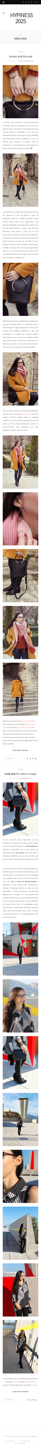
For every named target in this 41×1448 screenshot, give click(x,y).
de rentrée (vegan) (20, 773)
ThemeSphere (32, 1436)
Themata (35, 1385)
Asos (22, 324)
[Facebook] (27, 758)
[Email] (36, 758)
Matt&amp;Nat (30, 1382)
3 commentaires (26, 778)
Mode (21, 52)
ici (31, 138)
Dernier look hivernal (20, 56)
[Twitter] (30, 758)
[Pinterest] (33, 758)
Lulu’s (22, 894)
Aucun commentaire (26, 61)
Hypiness (9, 758)
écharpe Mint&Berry (29, 721)
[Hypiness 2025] (20, 18)
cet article (10, 251)
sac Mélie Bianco (24, 727)
